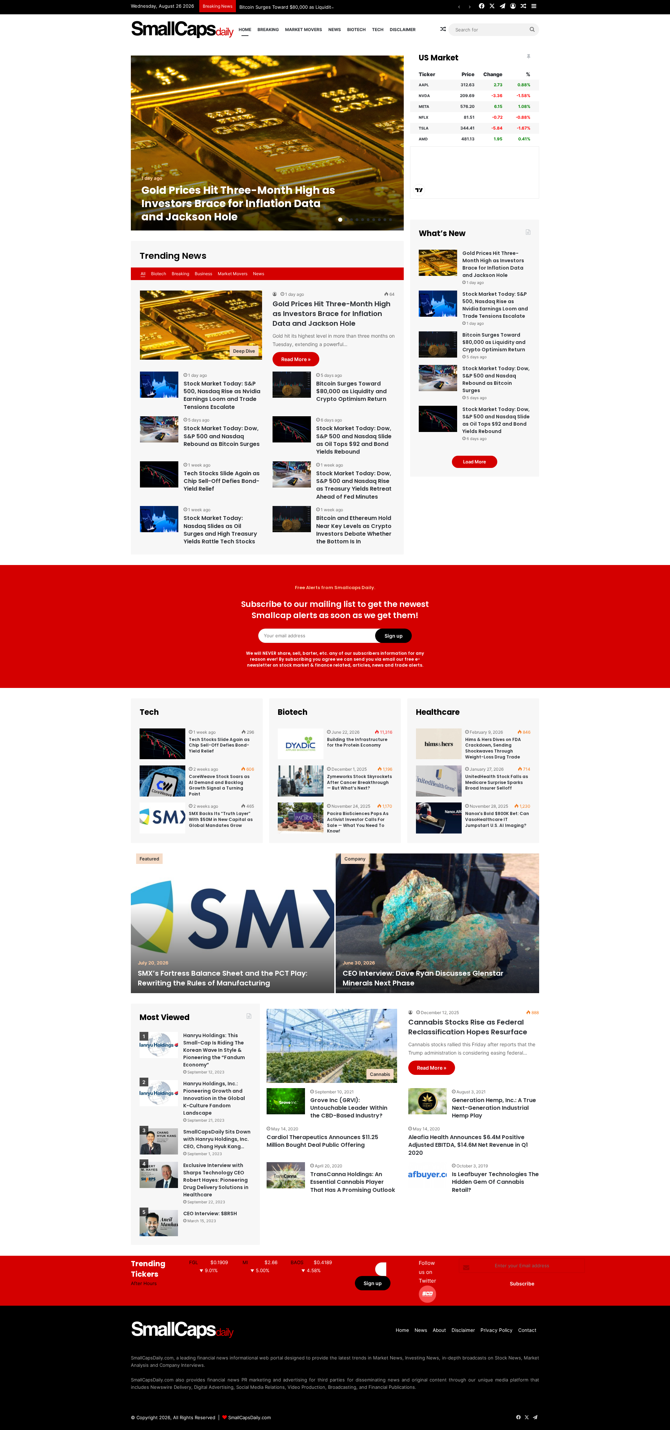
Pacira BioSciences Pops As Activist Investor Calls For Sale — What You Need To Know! (357, 822)
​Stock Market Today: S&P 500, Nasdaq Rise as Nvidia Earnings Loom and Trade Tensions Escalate (222, 395)
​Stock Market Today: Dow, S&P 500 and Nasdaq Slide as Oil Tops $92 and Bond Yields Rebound (354, 440)
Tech (378, 29)
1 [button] (340, 220)
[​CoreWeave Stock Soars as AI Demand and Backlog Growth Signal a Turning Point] (162, 781)
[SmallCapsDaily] (183, 29)
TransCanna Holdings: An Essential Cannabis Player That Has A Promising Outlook (352, 1182)
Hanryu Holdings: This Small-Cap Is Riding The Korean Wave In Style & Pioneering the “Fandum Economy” (214, 1050)
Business (203, 273)
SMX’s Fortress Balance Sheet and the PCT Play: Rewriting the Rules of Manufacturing (222, 978)
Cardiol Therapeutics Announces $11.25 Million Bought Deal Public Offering (322, 1141)
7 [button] (373, 219)
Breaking (268, 29)
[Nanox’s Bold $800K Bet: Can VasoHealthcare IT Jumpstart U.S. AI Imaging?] (439, 818)
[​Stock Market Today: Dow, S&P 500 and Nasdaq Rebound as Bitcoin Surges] (159, 429)
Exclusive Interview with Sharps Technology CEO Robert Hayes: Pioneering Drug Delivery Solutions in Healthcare (215, 1180)
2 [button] (345, 219)
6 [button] (368, 219)
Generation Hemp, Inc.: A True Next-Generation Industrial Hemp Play (494, 1108)
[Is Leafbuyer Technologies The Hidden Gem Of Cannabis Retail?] (427, 1175)
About (439, 1330)
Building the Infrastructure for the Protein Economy (357, 742)
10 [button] (390, 219)
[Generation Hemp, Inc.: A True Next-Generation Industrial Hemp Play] (427, 1101)
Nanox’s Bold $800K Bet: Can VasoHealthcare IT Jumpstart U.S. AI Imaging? (497, 819)
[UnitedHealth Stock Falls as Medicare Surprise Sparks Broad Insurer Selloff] (439, 781)
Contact (527, 1330)
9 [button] (385, 219)
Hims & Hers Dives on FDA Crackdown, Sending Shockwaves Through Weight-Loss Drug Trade (493, 748)
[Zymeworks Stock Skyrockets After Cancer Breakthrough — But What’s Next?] (300, 781)
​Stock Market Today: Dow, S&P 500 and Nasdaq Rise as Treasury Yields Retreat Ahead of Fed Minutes (354, 485)
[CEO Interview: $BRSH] (159, 1223)
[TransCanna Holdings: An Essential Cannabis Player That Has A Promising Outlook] (286, 1175)
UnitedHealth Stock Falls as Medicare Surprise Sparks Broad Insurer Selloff (496, 782)
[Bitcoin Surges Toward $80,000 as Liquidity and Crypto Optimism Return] (292, 385)
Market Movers (303, 29)
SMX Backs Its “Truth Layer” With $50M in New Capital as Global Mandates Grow (221, 819)
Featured (149, 858)
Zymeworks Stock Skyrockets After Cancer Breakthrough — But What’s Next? (359, 782)
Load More (474, 461)
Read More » (296, 359)
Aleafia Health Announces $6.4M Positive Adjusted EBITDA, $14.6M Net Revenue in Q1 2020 (468, 1145)
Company (354, 858)
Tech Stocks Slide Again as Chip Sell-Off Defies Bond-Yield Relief (222, 481)
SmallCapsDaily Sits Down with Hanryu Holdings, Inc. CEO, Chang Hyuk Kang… (217, 1139)
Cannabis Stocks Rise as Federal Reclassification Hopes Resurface (467, 1027)
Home (245, 29)
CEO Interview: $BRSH (210, 1213)
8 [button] (379, 219)
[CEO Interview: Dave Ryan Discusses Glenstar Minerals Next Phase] (437, 923)
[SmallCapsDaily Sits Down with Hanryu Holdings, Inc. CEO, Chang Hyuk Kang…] (159, 1141)
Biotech (356, 29)
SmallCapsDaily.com (249, 1417)
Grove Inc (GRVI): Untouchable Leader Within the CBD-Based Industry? (348, 1108)
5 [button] (362, 219)
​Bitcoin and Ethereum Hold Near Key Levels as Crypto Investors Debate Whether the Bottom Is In (354, 529)
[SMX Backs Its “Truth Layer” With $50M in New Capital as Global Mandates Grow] (162, 818)
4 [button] (357, 219)
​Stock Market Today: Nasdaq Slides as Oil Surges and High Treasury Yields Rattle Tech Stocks (220, 529)
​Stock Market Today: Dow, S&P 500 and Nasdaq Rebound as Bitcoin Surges (222, 436)
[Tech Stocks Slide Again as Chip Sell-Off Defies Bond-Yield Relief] (159, 474)
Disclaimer (403, 29)
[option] (267, 143)
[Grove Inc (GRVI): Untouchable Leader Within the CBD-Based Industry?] (286, 1101)
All (143, 273)
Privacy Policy (497, 1330)
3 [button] (351, 219)
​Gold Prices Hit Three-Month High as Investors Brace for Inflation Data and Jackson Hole (238, 203)
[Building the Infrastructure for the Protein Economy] (300, 744)
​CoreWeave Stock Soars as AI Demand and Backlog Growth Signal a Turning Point (219, 785)
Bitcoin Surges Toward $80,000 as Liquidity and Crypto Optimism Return (318, 7)
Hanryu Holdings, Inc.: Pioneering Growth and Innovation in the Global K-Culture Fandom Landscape (214, 1098)
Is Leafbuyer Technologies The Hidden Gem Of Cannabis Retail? (495, 1182)
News (334, 29)
